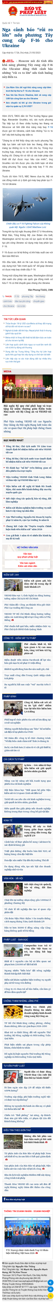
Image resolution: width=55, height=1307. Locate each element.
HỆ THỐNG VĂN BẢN (27, 547)
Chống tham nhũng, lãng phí (21, 1001)
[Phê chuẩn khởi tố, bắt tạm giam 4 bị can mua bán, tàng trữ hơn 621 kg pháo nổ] (13, 649)
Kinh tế (8, 820)
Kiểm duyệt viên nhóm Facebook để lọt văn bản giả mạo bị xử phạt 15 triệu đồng (27, 661)
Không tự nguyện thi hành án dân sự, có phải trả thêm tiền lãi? (27, 1107)
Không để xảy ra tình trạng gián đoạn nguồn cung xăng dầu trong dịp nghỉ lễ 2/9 (37, 831)
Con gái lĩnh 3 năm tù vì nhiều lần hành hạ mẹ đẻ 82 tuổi (28, 537)
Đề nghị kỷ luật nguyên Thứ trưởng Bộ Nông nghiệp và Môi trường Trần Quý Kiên (27, 1055)
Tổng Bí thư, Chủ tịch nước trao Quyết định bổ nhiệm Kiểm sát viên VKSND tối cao (28, 460)
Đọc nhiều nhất (14, 440)
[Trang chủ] (27, 11)
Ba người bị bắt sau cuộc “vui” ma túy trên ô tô (27, 686)
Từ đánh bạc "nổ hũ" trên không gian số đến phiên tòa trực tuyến (28, 469)
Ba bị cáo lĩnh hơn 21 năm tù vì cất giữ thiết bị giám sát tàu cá (27, 749)
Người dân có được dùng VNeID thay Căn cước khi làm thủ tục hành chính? (37, 1074)
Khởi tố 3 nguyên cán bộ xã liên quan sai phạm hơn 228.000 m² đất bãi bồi (27, 963)
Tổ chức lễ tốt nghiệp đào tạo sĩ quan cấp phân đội (27, 911)
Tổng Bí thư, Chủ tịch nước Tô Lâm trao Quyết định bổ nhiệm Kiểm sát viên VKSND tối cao (28, 449)
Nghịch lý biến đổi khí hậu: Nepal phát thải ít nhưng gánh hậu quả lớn (28, 332)
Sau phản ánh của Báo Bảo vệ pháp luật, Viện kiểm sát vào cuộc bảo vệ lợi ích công (27, 1167)
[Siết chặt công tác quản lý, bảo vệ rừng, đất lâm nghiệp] (13, 889)
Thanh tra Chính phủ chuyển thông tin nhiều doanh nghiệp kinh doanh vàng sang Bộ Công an (37, 1011)
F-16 (50, 127)
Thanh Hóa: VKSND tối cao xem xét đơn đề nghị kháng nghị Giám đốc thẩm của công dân (27, 1187)
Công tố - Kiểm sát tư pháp (20, 638)
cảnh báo (7, 301)
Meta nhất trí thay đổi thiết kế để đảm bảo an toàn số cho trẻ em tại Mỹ (28, 339)
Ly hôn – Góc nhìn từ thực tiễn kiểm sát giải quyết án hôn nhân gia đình (37, 768)
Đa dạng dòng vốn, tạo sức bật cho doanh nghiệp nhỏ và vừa (27, 868)
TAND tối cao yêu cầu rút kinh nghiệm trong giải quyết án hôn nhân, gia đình (27, 801)
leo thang (40, 296)
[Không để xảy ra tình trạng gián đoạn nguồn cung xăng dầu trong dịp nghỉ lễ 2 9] (13, 831)
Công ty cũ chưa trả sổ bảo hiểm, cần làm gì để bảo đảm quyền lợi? (27, 990)
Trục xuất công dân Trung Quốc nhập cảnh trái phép (27, 677)
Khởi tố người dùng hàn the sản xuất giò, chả (26, 669)
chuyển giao (38, 301)
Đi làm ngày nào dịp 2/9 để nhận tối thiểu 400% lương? (27, 1089)
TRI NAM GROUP (11, 1302)
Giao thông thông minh (31, 1302)
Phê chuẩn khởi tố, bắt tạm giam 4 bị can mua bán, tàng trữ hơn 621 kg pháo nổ (37, 649)
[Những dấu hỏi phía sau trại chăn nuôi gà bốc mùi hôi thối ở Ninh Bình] (13, 1142)
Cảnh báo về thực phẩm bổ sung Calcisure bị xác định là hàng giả (27, 843)
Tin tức (16, 23)
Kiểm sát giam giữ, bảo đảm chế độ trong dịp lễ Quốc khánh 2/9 (37, 583)
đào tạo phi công (22, 301)
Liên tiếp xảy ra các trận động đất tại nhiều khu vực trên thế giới (28, 360)
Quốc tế (6, 23)
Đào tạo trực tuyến (33, 1305)
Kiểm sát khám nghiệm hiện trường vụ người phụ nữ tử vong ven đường (27, 981)
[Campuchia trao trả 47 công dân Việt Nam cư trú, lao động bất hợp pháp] (13, 950)
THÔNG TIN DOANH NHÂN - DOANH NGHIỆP (27, 1211)
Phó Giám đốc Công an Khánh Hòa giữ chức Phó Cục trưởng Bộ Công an (27, 606)
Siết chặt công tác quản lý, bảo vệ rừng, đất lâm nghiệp (28, 500)
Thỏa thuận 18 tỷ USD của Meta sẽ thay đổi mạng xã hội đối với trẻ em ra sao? (28, 325)
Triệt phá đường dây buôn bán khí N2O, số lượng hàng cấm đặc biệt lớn (27, 853)
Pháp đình (10, 696)
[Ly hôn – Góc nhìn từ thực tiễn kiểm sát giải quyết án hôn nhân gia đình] (13, 770)
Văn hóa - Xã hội (13, 878)
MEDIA (7, 371)
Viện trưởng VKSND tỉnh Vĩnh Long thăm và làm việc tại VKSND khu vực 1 (28, 478)
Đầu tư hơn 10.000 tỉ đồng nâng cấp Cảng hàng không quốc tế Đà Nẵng (27, 929)
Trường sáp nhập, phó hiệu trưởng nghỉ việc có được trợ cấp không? (27, 1098)
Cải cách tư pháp (14, 759)
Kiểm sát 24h (11, 574)
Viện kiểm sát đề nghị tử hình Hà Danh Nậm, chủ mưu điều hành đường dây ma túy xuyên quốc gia (28, 489)
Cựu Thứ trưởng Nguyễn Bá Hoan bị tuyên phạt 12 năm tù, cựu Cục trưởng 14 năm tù (28, 518)
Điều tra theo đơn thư (17, 1130)
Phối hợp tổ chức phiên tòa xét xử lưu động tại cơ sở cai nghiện (27, 721)
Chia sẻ (51, 1282)
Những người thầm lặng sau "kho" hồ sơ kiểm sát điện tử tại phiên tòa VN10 (27, 730)
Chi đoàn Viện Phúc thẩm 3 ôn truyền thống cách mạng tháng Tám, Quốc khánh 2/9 (27, 920)
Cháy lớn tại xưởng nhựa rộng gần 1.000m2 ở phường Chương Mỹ (27, 901)
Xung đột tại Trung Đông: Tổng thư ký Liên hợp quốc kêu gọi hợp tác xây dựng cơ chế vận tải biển (28, 353)
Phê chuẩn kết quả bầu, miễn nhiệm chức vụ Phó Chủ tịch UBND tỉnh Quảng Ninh (27, 628)
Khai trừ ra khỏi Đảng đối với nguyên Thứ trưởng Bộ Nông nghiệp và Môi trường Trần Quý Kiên (27, 1035)
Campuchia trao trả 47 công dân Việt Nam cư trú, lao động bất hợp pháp (37, 950)
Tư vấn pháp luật (14, 1065)
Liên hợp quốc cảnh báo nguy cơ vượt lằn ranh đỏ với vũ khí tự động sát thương (28, 346)
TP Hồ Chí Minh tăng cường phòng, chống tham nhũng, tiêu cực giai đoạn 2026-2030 (27, 1025)
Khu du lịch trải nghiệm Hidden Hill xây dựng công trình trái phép (27, 1176)
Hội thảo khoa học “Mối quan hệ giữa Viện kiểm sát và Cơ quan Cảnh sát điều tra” (27, 791)
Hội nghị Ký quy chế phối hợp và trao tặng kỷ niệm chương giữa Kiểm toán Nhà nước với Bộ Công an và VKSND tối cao (27, 410)
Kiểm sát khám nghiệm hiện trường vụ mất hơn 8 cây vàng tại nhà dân (28, 509)
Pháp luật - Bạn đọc (16, 939)
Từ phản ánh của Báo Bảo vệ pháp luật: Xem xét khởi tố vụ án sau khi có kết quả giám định (27, 1155)
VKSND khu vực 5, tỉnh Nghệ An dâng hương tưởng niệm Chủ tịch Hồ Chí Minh (27, 597)
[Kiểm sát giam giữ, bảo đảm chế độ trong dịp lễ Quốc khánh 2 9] (13, 585)
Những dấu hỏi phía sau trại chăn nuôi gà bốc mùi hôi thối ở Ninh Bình (37, 1139)
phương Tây (27, 296)
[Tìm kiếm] (51, 1296)
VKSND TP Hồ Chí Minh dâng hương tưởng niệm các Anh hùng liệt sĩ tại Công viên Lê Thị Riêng (27, 617)
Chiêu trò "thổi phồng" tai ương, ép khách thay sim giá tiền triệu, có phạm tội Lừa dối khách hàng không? (27, 1118)
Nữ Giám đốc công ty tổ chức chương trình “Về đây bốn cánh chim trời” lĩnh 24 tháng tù (27, 740)
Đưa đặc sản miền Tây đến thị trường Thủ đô (26, 860)
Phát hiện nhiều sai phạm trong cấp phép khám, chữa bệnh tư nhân (27, 1046)
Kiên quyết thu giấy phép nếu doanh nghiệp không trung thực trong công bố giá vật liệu (27, 810)
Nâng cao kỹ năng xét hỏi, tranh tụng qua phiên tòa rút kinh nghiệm (27, 782)
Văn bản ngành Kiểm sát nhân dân (27, 564)
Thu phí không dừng (12, 1305)
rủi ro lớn (21, 306)
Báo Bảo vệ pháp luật (15, 1199)
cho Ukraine (8, 306)
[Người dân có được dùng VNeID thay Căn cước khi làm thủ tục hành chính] (13, 1076)
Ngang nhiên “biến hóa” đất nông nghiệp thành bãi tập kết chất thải (27, 972)
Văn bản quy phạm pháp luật (27, 555)
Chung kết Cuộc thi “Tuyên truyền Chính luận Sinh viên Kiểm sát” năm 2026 (28, 528)
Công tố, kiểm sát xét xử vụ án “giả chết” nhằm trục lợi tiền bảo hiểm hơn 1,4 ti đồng (37, 707)
